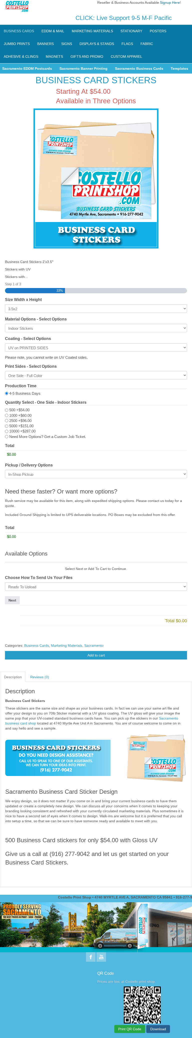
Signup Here (170, 2)
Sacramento (94, 646)
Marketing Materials (66, 646)
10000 (22, 431)
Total (9, 446)
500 (19, 410)
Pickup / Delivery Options (29, 465)
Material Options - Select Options (36, 319)
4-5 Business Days (24, 393)
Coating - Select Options (28, 338)
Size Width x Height (23, 300)
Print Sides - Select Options (31, 366)
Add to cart (96, 655)
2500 (20, 420)
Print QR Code (129, 1029)
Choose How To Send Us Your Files (38, 578)
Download (158, 1029)
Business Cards (36, 646)
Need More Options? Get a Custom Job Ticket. (47, 436)
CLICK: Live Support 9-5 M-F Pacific (124, 17)
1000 (20, 415)
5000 (21, 426)
